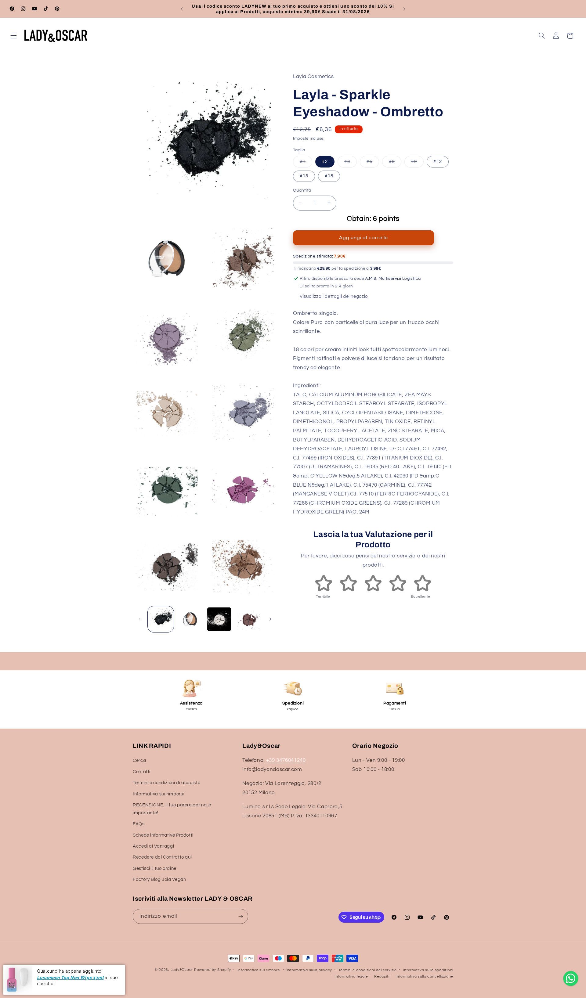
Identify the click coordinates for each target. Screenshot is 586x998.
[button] (13, 36)
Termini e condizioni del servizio (367, 970)
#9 (417, 163)
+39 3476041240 (286, 760)
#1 (306, 163)
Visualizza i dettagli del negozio (334, 296)
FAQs (139, 824)
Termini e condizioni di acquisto (166, 782)
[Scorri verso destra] (270, 619)
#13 (304, 176)
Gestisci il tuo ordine (154, 868)
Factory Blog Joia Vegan (159, 879)
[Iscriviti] (241, 916)
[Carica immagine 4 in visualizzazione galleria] (248, 619)
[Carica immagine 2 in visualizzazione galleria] (190, 619)
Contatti (141, 771)
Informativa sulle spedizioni (428, 970)
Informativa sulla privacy (309, 970)
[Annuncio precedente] (182, 9)
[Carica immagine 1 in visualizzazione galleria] (161, 619)
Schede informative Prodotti (163, 835)
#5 (373, 163)
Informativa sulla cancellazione (424, 976)
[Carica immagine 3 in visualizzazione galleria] (219, 619)
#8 (395, 163)
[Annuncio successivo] (404, 9)
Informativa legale (351, 976)
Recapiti (381, 976)
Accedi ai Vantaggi (153, 846)
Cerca (139, 760)
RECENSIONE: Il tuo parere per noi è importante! (172, 809)
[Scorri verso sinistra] (139, 619)
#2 (325, 161)
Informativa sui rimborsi (158, 794)
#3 (350, 163)
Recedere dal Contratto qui (162, 857)
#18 (329, 176)
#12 (437, 161)
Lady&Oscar (182, 969)
